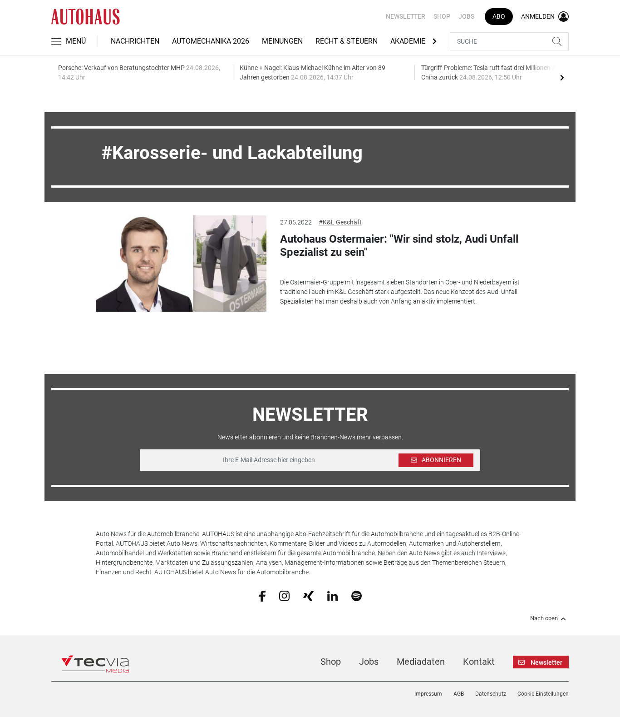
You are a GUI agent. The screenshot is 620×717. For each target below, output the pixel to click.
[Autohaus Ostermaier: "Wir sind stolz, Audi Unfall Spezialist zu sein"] (181, 263)
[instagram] (284, 595)
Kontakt (479, 661)
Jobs (466, 16)
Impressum (428, 694)
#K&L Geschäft (340, 222)
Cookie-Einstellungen (543, 694)
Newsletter (405, 16)
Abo (498, 16)
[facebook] (262, 595)
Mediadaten (421, 661)
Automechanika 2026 (210, 41)
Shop (441, 16)
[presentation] (562, 77)
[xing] (308, 595)
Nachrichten (135, 41)
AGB (458, 694)
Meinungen (282, 41)
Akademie (407, 41)
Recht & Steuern (346, 41)
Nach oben (544, 618)
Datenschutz (490, 694)
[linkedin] (332, 595)
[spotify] (356, 595)
